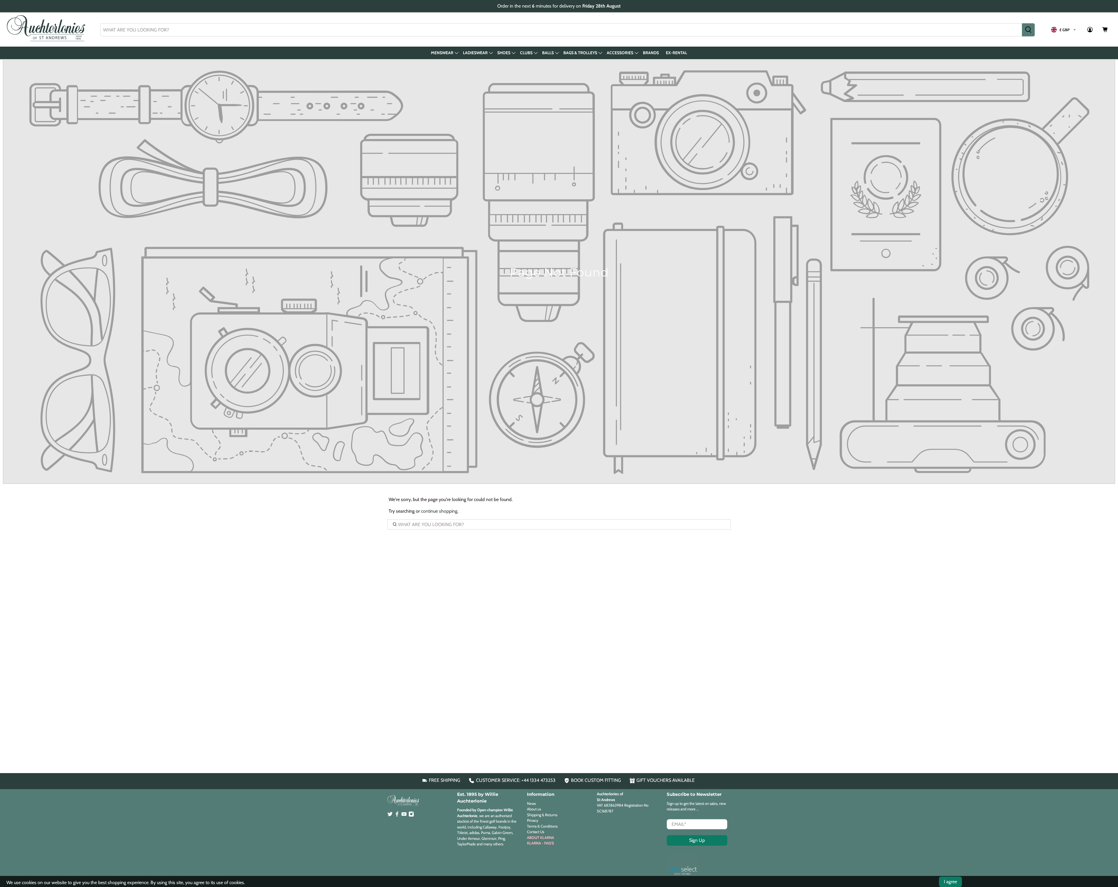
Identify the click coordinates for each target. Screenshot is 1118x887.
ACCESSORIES (620, 52)
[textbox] (1063, 30)
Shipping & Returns (542, 814)
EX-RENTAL (676, 52)
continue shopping (439, 511)
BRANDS (651, 52)
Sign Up (697, 840)
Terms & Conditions (542, 826)
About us (534, 809)
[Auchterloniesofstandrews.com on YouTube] (404, 815)
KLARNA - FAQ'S (540, 843)
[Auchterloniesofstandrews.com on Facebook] (397, 815)
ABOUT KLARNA (540, 837)
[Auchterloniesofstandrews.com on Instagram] (411, 815)
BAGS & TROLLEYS (580, 52)
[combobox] (561, 29)
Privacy (532, 820)
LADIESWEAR (475, 52)
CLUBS (526, 52)
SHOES (503, 52)
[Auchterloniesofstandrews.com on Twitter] (390, 815)
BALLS (548, 52)
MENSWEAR (442, 52)
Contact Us (535, 831)
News (531, 803)
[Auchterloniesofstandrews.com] (47, 29)
